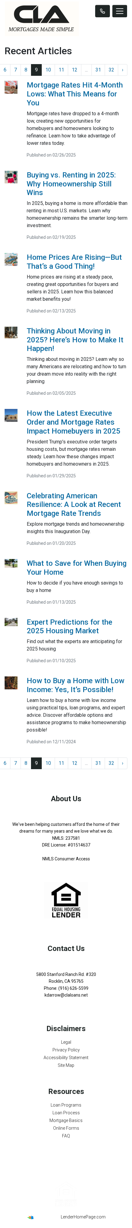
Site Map (66, 1065)
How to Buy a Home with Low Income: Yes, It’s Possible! (75, 685)
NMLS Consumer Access (66, 858)
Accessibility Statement (66, 1057)
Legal (66, 1042)
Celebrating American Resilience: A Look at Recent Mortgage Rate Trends (74, 505)
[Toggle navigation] (119, 11)
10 (48, 70)
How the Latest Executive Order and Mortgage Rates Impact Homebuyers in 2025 (73, 422)
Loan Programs (66, 1105)
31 (98, 70)
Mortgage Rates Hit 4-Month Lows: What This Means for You (75, 94)
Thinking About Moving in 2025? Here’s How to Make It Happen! (75, 340)
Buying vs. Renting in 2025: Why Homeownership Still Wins (71, 184)
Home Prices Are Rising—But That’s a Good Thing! (74, 262)
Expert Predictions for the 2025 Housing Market (69, 626)
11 (61, 70)
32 (111, 70)
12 (74, 70)
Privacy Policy (66, 1049)
